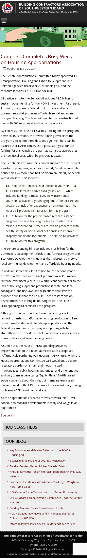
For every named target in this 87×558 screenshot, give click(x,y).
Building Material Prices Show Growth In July (36, 508)
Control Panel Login (72, 554)
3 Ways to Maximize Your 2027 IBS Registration (38, 460)
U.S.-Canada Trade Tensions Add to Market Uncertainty (43, 492)
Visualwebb (23, 554)
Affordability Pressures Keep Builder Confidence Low (42, 524)
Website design (37, 554)
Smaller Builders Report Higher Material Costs (38, 466)
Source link (8, 415)
